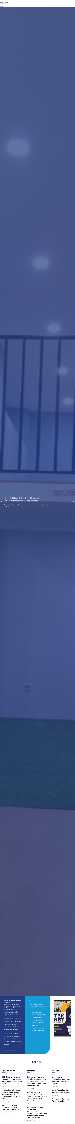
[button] (2, 501)
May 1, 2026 (30, 1103)
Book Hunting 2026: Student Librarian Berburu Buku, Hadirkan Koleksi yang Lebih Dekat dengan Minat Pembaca (37, 1096)
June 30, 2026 (55, 1103)
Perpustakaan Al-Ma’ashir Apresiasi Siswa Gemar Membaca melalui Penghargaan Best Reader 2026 (11, 1094)
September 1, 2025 (7, 1112)
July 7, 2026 (55, 1086)
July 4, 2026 (55, 1095)
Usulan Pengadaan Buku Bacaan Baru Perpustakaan (61, 1091)
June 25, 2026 (30, 1088)
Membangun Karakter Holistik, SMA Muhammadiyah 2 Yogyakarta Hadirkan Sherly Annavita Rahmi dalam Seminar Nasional (37, 1112)
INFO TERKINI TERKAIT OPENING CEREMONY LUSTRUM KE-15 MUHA (10, 1107)
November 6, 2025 (32, 1120)
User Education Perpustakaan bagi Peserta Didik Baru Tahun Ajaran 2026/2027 (61, 1080)
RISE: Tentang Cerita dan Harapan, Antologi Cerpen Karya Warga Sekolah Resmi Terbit (12, 1080)
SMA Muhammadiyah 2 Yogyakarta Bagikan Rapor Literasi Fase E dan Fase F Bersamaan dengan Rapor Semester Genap (36, 1081)
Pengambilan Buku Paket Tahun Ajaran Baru (61, 1100)
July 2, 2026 (5, 1086)
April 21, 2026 (5, 1101)
